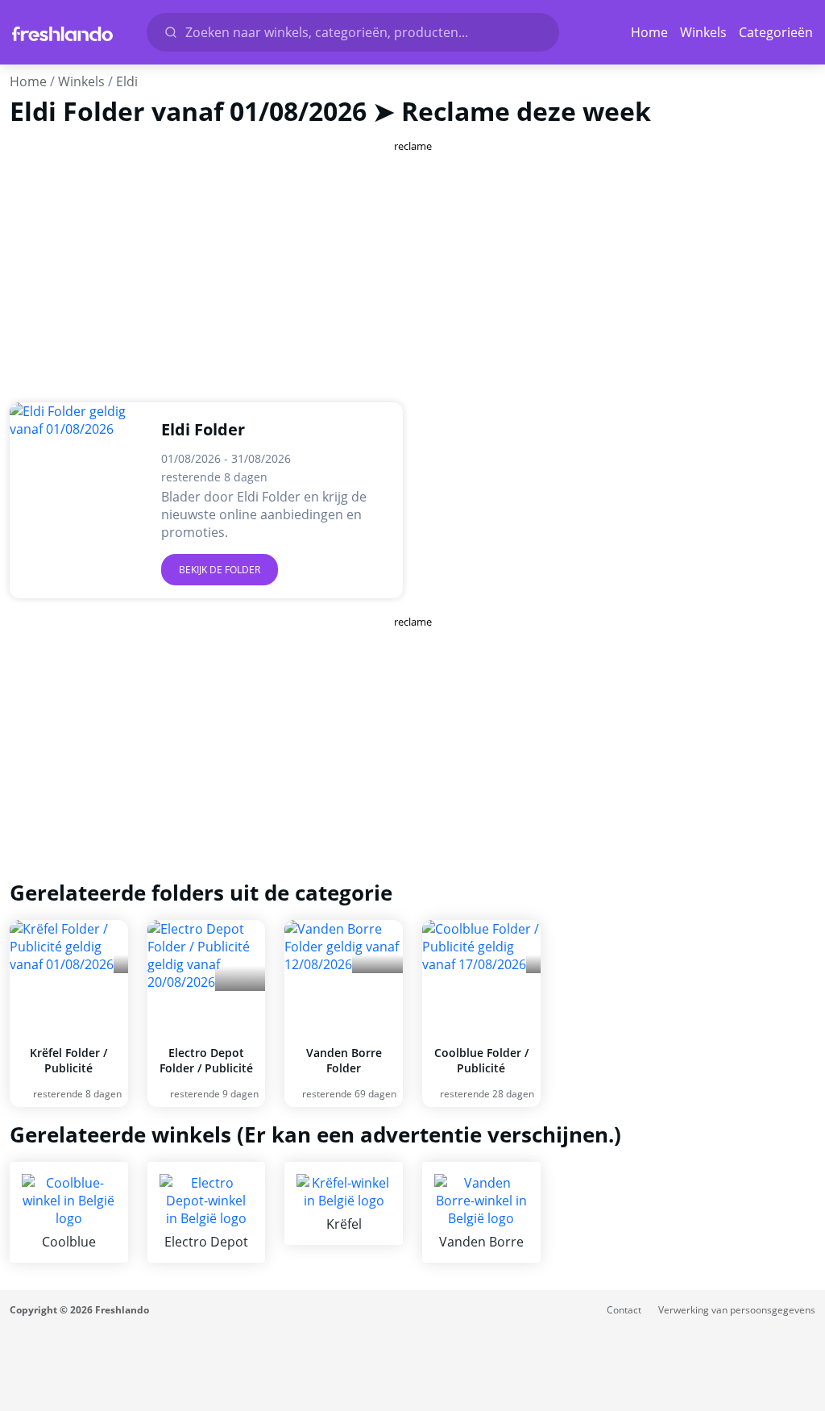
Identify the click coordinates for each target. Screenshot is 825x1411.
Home (649, 32)
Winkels (703, 32)
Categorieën (776, 32)
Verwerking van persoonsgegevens (736, 1310)
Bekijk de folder (219, 569)
